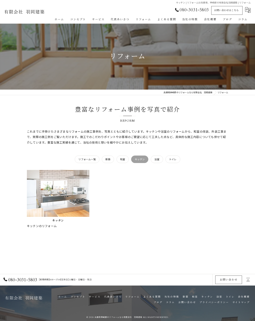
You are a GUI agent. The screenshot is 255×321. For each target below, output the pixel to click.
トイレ (173, 159)
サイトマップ (241, 302)
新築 (107, 159)
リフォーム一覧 (87, 159)
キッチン (140, 159)
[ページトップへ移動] (248, 279)
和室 (122, 159)
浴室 (156, 159)
